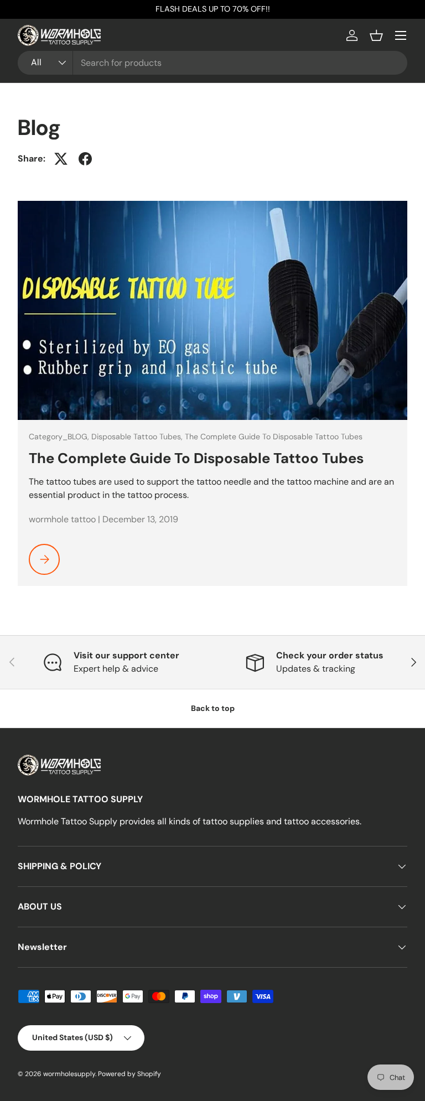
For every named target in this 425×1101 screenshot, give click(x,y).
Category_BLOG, (60, 437)
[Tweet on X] (61, 159)
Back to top (213, 708)
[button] (376, 35)
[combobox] (212, 63)
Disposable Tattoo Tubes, (138, 437)
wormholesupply (69, 1073)
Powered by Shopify (129, 1073)
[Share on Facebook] (85, 159)
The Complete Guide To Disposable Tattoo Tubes (273, 437)
